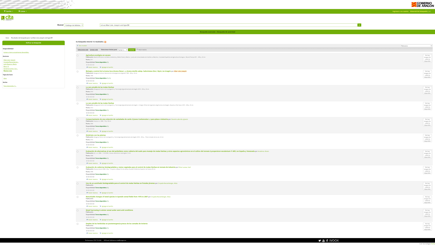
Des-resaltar (83, 45)
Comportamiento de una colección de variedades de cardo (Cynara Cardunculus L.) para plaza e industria (127, 119)
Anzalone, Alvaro (263, 151)
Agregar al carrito (107, 67)
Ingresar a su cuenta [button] (400, 11)
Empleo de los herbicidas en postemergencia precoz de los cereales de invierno (117, 223)
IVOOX (334, 240)
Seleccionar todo (83, 49)
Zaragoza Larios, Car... (11, 69)
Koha (433, 244)
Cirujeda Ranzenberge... (11, 62)
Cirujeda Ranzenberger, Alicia (167, 183)
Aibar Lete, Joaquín (9, 60)
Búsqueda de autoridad (226, 32)
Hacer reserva (93, 67)
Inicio (7, 38)
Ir (359, 25)
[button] (8, 11)
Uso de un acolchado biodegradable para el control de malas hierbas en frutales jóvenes (120, 183)
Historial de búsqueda (418, 11)
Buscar (60, 25)
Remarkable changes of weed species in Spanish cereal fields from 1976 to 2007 (117, 197)
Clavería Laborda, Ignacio (179, 119)
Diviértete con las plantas (96, 135)
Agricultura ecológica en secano (98, 55)
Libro (5, 78)
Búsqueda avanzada (207, 32)
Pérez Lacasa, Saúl (185, 167)
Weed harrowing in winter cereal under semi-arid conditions (109, 210)
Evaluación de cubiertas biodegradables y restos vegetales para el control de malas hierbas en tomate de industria (131, 167)
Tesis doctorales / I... (10, 86)
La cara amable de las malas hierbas (100, 87)
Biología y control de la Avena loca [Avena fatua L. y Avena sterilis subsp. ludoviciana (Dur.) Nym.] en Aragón (128, 71)
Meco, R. (6, 66)
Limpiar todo (94, 49)
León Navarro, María (10, 64)
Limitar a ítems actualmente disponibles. (16, 52)
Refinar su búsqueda (33, 43)
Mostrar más (8, 71)
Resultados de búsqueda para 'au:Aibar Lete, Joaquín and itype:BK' (32, 38)
